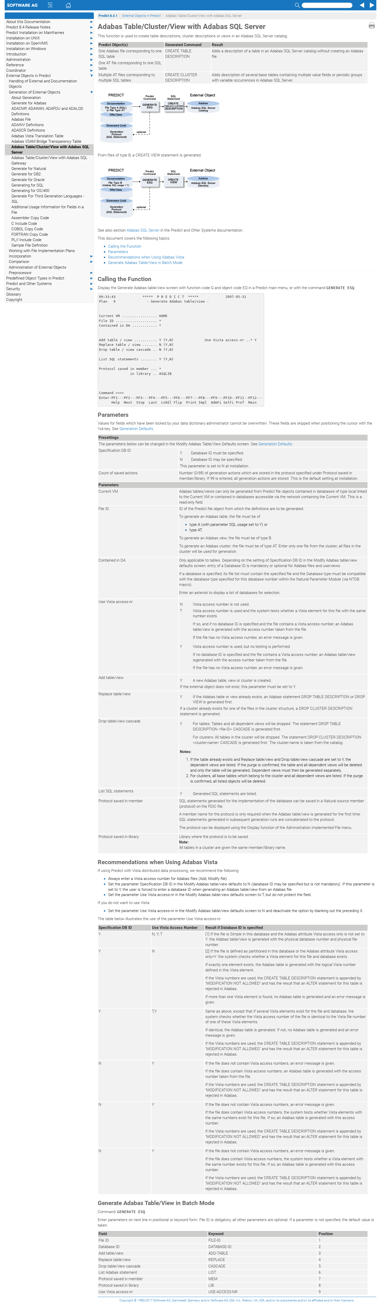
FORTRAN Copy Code (29, 234)
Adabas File (21, 119)
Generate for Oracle (28, 179)
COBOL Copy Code (27, 229)
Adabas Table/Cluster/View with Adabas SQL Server (50, 150)
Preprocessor (51, 272)
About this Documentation (50, 21)
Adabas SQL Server (143, 230)
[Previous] (361, 5)
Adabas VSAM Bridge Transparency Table (46, 141)
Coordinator (50, 70)
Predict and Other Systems (50, 283)
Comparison (51, 261)
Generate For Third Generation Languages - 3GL (47, 199)
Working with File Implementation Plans (42, 250)
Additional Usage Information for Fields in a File (47, 210)
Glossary (13, 294)
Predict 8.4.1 (107, 16)
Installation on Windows (50, 48)
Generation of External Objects (51, 92)
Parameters (118, 251)
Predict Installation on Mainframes (50, 32)
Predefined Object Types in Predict (50, 278)
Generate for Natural (28, 168)
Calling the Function (124, 246)
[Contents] (43, 5)
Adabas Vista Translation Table (37, 136)
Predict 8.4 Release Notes (50, 27)
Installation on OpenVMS (50, 43)
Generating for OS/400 (30, 190)
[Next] (371, 5)
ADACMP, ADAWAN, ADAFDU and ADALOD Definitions (47, 111)
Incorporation (51, 256)
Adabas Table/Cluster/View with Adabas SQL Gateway (49, 160)
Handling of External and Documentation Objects (43, 84)
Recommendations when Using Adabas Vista (146, 257)
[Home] (61, 5)
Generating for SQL (27, 185)
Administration (50, 59)
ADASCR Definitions (28, 130)
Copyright (14, 299)
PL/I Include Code (26, 240)
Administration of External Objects (37, 267)
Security (50, 288)
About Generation (26, 97)
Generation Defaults (136, 428)
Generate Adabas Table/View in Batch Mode (145, 262)
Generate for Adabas (28, 103)
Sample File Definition (29, 245)
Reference (50, 65)
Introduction (50, 54)
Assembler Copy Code (30, 218)
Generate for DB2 (26, 174)
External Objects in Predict (50, 75)
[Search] (297, 5)
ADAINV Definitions (27, 125)
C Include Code (24, 223)
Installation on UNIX (50, 38)
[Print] (372, 26)
